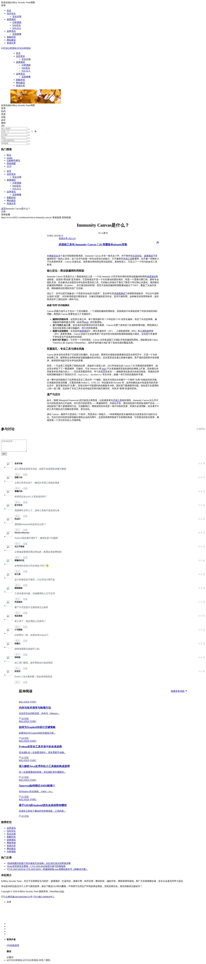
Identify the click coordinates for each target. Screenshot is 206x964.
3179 (9, 166)
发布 (4, 454)
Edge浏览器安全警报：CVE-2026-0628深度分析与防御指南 (37, 866)
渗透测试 (11, 19)
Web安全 (16, 25)
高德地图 (11, 163)
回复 (25, 474)
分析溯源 (16, 22)
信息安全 (11, 13)
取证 (9, 155)
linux (104, 368)
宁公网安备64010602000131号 (18, 897)
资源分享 (11, 43)
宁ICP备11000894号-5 (43, 897)
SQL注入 (16, 28)
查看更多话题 (178, 691)
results (9, 158)
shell (86, 322)
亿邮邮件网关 (13, 160)
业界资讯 (11, 31)
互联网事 (16, 34)
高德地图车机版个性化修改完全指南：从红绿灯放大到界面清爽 (39, 863)
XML (61, 891)
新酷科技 (11, 37)
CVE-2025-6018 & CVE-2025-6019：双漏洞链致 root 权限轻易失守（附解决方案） (48, 869)
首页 (9, 10)
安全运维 (16, 16)
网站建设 (11, 40)
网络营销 (11, 843)
